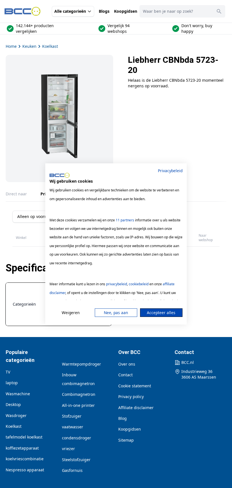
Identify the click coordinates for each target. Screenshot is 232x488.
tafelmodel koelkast (24, 437)
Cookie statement (134, 385)
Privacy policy (131, 396)
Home (11, 46)
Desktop (13, 404)
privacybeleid (116, 284)
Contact (125, 374)
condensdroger (76, 438)
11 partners (125, 219)
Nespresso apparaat (25, 469)
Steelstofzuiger (76, 459)
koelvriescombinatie (25, 458)
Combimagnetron (78, 394)
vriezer (68, 448)
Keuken (29, 46)
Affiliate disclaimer (136, 407)
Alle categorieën (70, 11)
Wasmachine (18, 393)
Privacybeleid (170, 170)
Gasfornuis (72, 470)
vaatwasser (72, 426)
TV (8, 372)
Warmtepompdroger (81, 364)
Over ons (126, 364)
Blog (122, 418)
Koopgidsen (125, 11)
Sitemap (126, 440)
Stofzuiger (71, 416)
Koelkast (50, 46)
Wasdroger (16, 415)
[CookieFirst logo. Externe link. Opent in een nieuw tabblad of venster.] (60, 175)
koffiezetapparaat (22, 448)
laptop (12, 382)
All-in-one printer (78, 405)
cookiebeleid (139, 284)
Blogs (104, 11)
